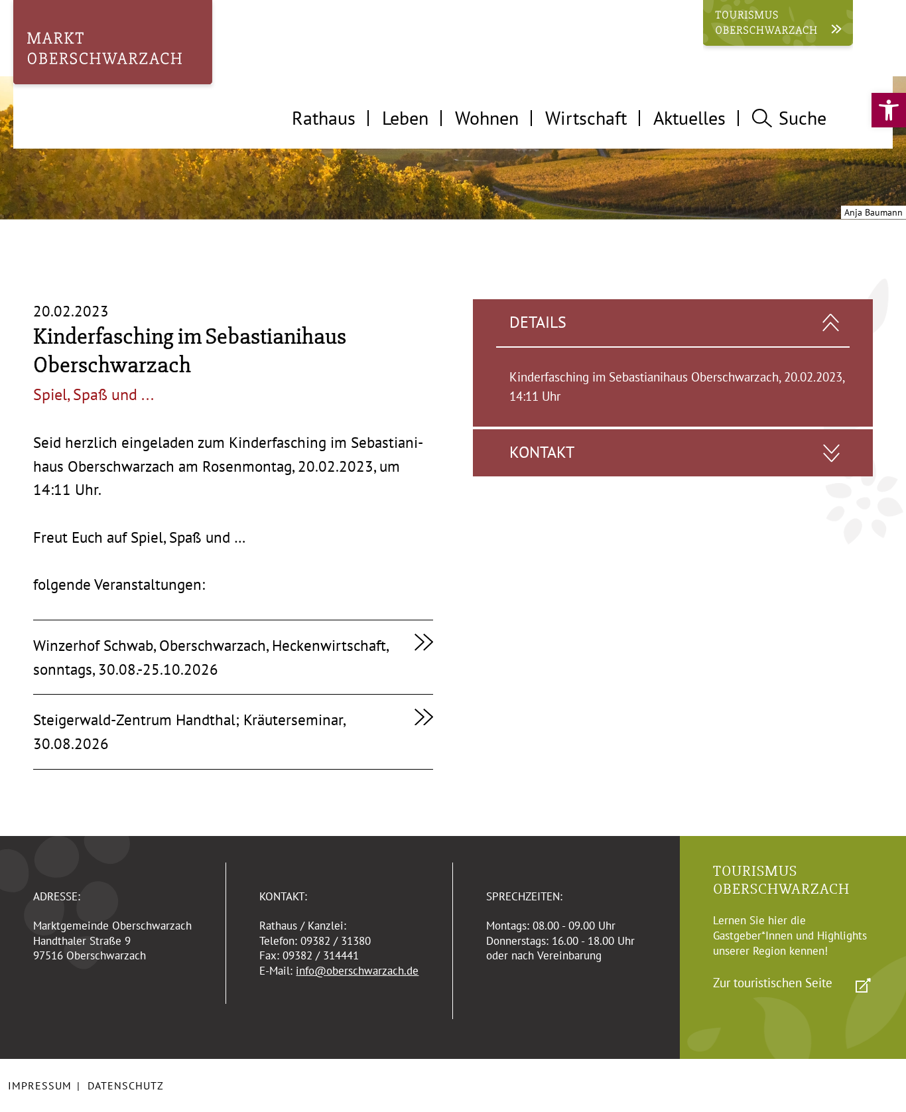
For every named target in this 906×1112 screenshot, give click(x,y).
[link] (889, 110)
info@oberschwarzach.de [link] (357, 970)
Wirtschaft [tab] (586, 117)
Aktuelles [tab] (689, 117)
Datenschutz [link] (126, 1085)
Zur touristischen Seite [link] (772, 983)
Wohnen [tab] (487, 117)
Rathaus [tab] (324, 117)
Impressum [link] (40, 1085)
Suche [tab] (802, 117)
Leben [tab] (405, 117)
